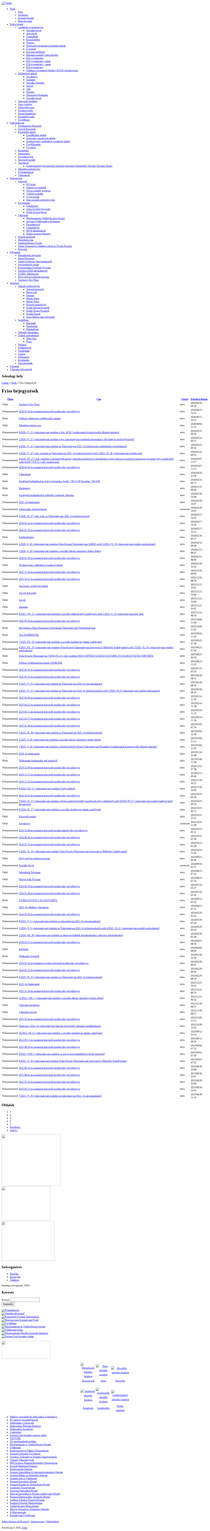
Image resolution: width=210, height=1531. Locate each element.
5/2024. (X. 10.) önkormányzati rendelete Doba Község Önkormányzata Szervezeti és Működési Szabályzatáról (73, 851)
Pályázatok (15, 252)
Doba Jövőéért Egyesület (38, 209)
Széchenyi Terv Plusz (28, 280)
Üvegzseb (31, 48)
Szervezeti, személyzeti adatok (40, 138)
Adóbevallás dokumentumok (33, 509)
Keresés (6, 1299)
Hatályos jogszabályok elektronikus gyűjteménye (33, 1416)
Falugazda (23, 215)
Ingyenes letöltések (35, 52)
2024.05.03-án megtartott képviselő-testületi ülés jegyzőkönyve (49, 914)
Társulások (23, 162)
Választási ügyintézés (29, 1005)
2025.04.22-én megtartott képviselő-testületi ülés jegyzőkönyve (49, 704)
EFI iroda (30, 184)
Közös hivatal (16, 24)
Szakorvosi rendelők (36, 187)
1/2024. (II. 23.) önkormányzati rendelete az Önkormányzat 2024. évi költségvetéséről (60, 977)
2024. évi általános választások (34, 907)
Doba (24, 1527)
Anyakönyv (32, 76)
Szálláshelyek (24, 347)
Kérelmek (23, 949)
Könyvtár (22, 249)
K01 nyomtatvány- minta (38, 61)
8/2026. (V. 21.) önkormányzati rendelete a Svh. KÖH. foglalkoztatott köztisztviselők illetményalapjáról (69, 432)
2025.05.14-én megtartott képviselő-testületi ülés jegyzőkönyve (49, 676)
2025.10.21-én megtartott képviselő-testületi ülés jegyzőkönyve (49, 579)
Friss (20, 11)
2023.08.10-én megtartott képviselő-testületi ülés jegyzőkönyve (49, 1068)
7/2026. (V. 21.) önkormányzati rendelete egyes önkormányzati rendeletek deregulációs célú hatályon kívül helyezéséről (76, 439)
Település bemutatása (28, 332)
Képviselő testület (26, 159)
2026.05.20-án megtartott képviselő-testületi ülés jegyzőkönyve (49, 411)
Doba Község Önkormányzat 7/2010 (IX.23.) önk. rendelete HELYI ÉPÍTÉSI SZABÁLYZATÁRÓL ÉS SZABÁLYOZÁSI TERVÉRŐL (86, 655)
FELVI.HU (15, 1438)
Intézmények (16, 178)
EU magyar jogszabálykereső (24, 1419)
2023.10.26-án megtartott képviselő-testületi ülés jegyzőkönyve (49, 1019)
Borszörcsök (88, 1380)
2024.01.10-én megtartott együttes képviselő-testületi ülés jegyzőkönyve (54, 963)
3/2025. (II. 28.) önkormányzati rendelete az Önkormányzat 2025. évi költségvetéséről (60, 732)
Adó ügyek (31, 33)
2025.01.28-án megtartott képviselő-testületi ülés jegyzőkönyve (49, 725)
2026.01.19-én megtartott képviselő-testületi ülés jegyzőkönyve (49, 530)
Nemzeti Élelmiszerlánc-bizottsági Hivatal (30, 1496)
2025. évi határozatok (29, 502)
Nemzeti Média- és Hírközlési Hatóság (28, 1475)
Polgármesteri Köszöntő (29, 125)
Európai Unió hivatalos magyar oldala (28, 1435)
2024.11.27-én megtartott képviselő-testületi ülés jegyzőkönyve (49, 774)
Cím (99, 399)
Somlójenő (88, 1408)
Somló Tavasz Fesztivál (37, 310)
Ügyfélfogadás (33, 144)
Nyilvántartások (25, 172)
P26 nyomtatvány (34, 67)
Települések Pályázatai (29, 872)
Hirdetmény (24, 488)
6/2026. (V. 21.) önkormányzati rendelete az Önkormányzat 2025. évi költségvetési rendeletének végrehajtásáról (73, 446)
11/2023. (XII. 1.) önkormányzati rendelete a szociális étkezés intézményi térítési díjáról (61, 998)
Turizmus (14, 283)
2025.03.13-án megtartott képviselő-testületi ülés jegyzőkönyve (49, 711)
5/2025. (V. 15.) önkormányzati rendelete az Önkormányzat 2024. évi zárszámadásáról (60, 683)
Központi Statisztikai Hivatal (24, 1490)
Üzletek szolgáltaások (28, 335)
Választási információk (21, 369)
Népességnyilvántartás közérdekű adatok (46, 45)
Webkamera (23, 357)
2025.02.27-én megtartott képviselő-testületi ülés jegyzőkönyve (49, 718)
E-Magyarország (18, 1512)
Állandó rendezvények (29, 286)
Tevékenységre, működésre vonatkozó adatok (48, 141)
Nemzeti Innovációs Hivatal (23, 1481)
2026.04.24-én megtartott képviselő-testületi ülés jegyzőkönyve (49, 467)
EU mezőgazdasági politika (23, 1441)
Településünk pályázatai (29, 255)
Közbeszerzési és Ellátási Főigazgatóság (29, 1450)
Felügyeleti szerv (26, 107)
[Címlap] (7, 3)
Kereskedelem (33, 39)
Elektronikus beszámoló (21, 1429)
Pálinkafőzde (32, 329)
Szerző (184, 399)
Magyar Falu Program (29, 879)
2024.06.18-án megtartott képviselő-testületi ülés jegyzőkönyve (49, 886)
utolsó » (14, 1130)
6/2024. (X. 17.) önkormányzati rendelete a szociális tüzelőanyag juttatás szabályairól (60, 809)
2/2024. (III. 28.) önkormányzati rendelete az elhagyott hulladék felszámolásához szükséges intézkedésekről (71, 935)
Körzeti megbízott (26, 236)
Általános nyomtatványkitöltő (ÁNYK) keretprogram (52, 70)
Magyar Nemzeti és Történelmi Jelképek (29, 1509)
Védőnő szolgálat (34, 193)
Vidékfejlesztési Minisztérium (24, 1506)
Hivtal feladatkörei (27, 113)
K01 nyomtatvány (35, 58)
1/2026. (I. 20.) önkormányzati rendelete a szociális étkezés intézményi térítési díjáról (60, 551)
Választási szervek (28, 1012)
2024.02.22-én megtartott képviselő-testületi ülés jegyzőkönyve (49, 970)
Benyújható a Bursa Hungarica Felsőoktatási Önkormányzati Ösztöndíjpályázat (57, 628)
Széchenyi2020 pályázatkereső (33, 270)
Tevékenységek (25, 110)
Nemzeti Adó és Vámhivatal (23, 1478)
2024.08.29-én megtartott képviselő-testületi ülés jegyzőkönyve (49, 837)
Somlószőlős (103, 1408)
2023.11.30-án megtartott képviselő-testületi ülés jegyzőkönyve (49, 991)
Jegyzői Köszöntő (26, 129)
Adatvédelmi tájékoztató (15, 1521)
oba (104, 1380)
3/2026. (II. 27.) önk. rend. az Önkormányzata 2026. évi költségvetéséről (54, 516)
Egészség (22, 181)
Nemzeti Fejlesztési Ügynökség (25, 1453)
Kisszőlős (120, 1380)
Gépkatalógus (33, 227)
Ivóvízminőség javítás (28, 264)
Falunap (30, 295)
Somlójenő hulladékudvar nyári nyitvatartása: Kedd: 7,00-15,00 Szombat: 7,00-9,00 (59, 481)
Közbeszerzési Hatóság (21, 1469)
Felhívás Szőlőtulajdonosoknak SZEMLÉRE (40, 662)
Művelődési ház (25, 239)
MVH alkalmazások (36, 230)
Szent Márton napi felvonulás (40, 317)
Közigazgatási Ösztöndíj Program (34, 267)
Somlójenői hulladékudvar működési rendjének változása (46, 495)
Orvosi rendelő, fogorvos (38, 190)
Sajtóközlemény (26, 537)
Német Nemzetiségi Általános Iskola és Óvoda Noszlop (45, 246)
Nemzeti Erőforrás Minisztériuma (26, 1503)
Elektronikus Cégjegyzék (22, 1423)
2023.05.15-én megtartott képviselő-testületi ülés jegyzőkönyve (49, 1088)
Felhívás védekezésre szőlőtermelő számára (40, 418)
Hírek (12, 8)
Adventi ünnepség (35, 289)
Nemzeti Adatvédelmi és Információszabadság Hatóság (36, 1472)
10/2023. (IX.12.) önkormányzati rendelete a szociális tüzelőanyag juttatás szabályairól (60, 1033)
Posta (29, 341)
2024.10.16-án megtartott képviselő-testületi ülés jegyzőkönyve (49, 795)
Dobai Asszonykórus (36, 212)
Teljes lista (31, 338)
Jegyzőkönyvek (25, 156)
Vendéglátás (24, 350)
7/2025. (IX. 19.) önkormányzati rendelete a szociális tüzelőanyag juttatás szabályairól (60, 642)
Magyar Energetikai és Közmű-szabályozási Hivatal (35, 1493)
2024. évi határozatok (29, 753)
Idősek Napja (32, 301)
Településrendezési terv (29, 169)
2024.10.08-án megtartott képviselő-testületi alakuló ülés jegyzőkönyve (53, 830)
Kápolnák (31, 323)
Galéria (21, 354)
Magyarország (25, 21)
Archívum (23, 15)
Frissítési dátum (199, 399)
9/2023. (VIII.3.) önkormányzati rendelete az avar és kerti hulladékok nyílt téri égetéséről (62, 1054)
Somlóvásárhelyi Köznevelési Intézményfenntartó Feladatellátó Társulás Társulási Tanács (69, 166)
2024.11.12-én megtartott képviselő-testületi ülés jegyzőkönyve (49, 781)
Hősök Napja (32, 298)
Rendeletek (23, 150)
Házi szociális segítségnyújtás (40, 199)
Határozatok (24, 153)
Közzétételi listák (26, 116)
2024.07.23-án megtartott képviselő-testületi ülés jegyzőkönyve (49, 844)
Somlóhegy (23, 320)
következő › (15, 1127)
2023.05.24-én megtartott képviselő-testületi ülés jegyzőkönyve (49, 1082)
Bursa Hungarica (26, 258)
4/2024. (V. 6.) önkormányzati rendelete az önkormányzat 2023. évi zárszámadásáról (59, 921)
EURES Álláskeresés (28, 273)
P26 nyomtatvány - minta (38, 64)
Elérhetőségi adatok (27, 73)
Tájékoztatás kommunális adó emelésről (38, 760)
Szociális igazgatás (35, 82)
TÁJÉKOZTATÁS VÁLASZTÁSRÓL (38, 900)
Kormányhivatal (26, 18)
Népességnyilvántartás (37, 95)
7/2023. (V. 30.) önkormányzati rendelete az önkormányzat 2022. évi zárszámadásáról (60, 1095)
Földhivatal (15, 1447)
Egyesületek (24, 203)
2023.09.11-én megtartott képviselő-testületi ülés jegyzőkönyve (49, 1040)
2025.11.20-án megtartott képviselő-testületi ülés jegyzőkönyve (49, 572)
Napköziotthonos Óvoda (30, 243)
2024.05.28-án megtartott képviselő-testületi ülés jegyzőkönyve (49, 893)
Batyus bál (31, 292)
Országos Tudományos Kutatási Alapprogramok (33, 1456)
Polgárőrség (32, 206)
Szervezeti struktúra (27, 101)
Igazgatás (30, 79)
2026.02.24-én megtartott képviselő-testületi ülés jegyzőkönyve (49, 523)
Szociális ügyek (33, 30)
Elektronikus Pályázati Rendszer (25, 1426)
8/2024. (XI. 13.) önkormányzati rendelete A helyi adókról (47, 788)
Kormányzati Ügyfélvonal (22, 1515)
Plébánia (22, 344)
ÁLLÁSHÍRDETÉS (29, 635)
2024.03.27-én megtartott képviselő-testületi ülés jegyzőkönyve (49, 942)
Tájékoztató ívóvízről (29, 956)
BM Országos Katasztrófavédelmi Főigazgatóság (33, 1463)
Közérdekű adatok (27, 132)
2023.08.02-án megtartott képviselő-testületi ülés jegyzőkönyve (49, 1075)
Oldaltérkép (52, 1521)
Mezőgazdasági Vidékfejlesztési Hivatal (45, 218)
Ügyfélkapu (24, 119)
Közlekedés (23, 360)
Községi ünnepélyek (36, 304)
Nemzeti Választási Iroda (22, 1459)
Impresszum (37, 1521)
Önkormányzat (17, 122)
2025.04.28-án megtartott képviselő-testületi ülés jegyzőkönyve (49, 697)
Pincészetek (32, 326)
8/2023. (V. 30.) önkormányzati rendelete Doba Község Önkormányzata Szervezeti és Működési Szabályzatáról (73, 1061)
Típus (10, 399)
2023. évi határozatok (29, 984)
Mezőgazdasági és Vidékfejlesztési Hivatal (30, 1444)
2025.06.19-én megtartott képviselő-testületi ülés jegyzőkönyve (49, 669)
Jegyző (29, 85)
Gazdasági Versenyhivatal (22, 1487)
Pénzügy (30, 42)
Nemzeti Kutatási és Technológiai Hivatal (30, 1484)
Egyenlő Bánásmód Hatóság (23, 1466)
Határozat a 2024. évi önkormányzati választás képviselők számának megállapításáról (60, 1026)
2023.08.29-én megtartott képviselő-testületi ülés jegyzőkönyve (49, 1047)
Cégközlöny (16, 1432)
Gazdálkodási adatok (36, 135)
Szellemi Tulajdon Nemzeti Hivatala (27, 1500)
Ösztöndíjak (32, 36)
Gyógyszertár (32, 196)
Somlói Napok (33, 313)
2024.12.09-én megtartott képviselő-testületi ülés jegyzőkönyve (49, 767)
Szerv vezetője (25, 104)
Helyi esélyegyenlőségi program (33, 276)
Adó (28, 89)
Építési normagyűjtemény (38, 233)
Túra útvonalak (25, 363)
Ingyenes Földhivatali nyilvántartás (43, 221)
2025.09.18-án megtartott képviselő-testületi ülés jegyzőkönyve (49, 621)
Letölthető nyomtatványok (30, 27)
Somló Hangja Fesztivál (37, 307)
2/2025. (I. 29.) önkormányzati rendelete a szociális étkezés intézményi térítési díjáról (60, 739)
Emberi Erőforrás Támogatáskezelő (35, 261)
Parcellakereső (33, 224)
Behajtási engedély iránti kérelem (42, 55)
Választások (24, 175)
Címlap (5, 382)
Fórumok (14, 366)
